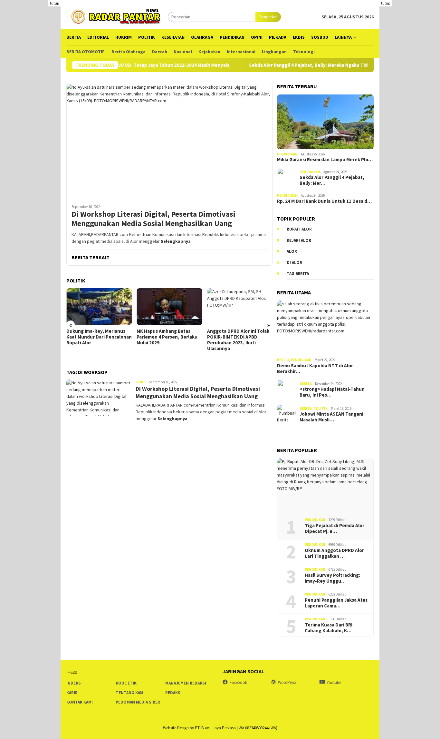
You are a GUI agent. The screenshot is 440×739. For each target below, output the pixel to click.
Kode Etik (126, 683)
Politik (320, 408)
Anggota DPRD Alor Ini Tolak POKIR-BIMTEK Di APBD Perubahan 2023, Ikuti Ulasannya (238, 339)
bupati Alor (299, 229)
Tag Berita (298, 273)
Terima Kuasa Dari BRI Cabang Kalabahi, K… (328, 628)
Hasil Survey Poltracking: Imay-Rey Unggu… (332, 578)
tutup (54, 3)
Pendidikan (287, 154)
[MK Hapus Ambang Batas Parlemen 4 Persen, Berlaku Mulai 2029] (169, 306)
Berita (283, 360)
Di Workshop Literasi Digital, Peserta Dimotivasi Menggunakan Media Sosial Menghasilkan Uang (153, 219)
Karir (72, 692)
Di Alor (294, 262)
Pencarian (268, 17)
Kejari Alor (299, 240)
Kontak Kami (79, 702)
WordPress (287, 682)
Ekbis (141, 382)
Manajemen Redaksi (185, 683)
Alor (292, 251)
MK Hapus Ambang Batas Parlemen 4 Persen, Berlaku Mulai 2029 (167, 337)
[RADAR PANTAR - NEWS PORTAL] (117, 16)
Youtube (334, 682)
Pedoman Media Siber (138, 702)
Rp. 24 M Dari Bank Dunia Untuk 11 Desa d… (324, 201)
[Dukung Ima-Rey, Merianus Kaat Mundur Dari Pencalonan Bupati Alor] (99, 306)
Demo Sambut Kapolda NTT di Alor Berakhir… (315, 368)
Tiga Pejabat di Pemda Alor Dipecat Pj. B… (334, 528)
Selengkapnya (176, 241)
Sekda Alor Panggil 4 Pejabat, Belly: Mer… (332, 180)
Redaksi (173, 692)
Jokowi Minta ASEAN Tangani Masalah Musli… (331, 417)
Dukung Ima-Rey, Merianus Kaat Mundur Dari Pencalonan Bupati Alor (99, 337)
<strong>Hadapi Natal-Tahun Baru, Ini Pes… (332, 392)
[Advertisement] (409, 96)
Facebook (238, 682)
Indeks (73, 683)
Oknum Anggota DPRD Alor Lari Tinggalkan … (334, 553)
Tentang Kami (130, 692)
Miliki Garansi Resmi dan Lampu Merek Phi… (325, 160)
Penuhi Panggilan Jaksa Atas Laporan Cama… (336, 603)
